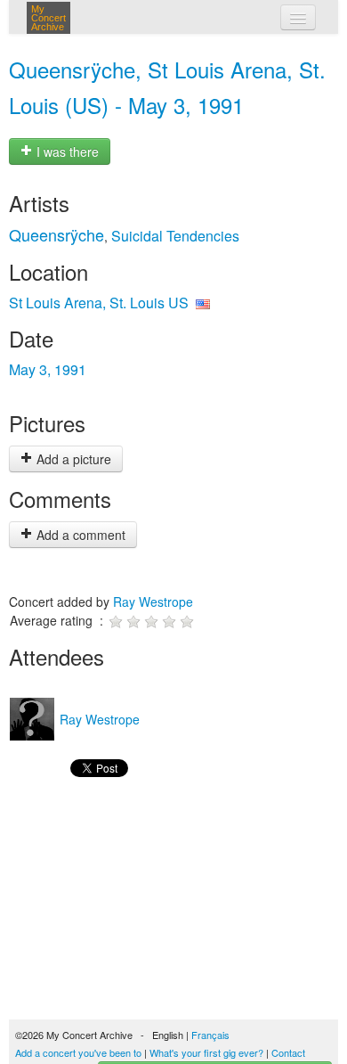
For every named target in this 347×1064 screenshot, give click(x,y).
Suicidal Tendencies (175, 235)
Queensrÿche (56, 234)
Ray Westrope (153, 601)
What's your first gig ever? (206, 1052)
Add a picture (72, 459)
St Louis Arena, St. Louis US (99, 302)
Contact (288, 1052)
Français (210, 1034)
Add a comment (79, 535)
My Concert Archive (48, 18)
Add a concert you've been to (78, 1052)
